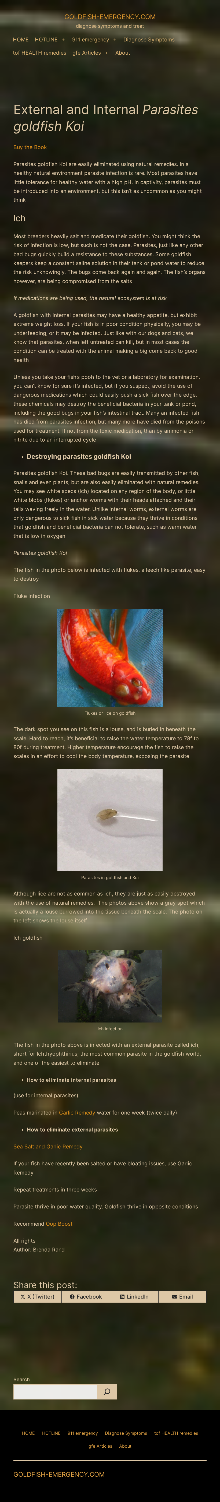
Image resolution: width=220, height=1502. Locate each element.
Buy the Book (30, 147)
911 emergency (90, 39)
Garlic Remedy (77, 1112)
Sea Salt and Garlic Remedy (48, 1146)
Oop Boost (59, 1224)
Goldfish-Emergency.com (110, 17)
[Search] (107, 1391)
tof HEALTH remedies (39, 53)
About (122, 53)
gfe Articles (86, 53)
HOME (21, 39)
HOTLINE (46, 39)
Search (21, 1379)
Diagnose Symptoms (149, 39)
